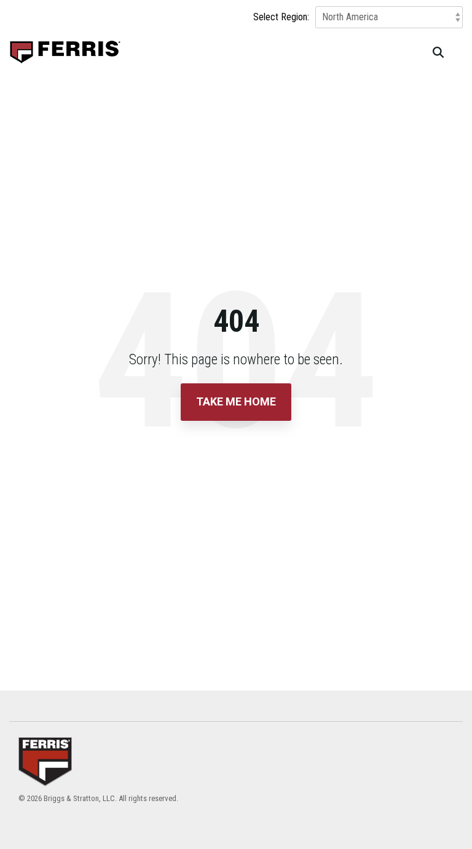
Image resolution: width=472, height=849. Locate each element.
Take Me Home (236, 401)
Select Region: (281, 17)
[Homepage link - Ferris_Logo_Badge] (45, 778)
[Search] (438, 52)
